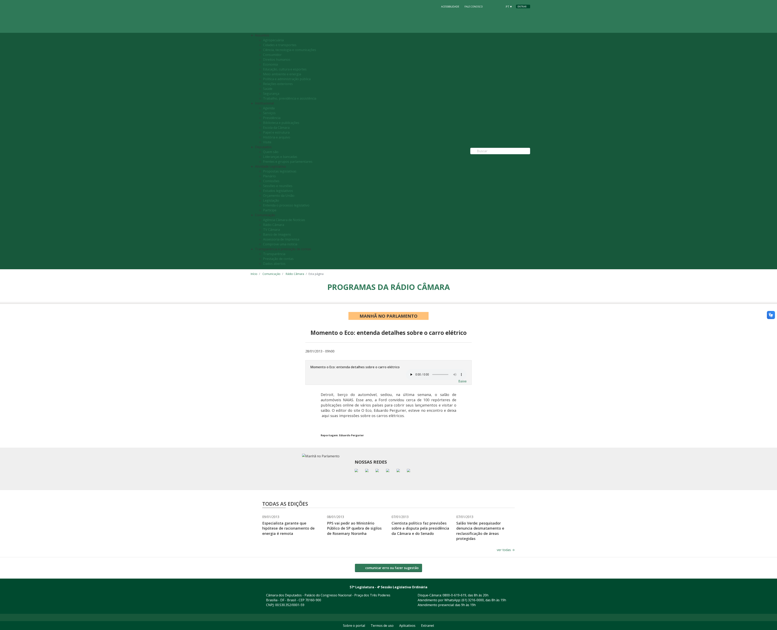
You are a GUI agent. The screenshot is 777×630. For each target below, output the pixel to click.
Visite (267, 142)
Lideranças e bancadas (280, 156)
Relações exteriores (278, 84)
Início (254, 274)
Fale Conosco (474, 6)
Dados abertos (274, 263)
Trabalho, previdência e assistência (289, 98)
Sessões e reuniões (277, 186)
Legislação (271, 200)
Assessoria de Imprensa (281, 239)
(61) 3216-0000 (473, 600)
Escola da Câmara (276, 127)
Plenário (269, 176)
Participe (269, 210)
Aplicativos (407, 625)
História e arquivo (276, 137)
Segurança (271, 93)
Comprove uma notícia (280, 244)
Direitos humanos (276, 59)
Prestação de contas (278, 258)
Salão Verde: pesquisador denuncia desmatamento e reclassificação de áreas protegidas (480, 531)
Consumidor (272, 54)
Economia (270, 64)
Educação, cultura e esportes (285, 69)
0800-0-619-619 (454, 595)
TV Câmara (271, 229)
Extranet (427, 625)
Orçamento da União (278, 195)
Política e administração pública (287, 79)
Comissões (271, 181)
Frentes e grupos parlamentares (287, 161)
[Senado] (498, 6)
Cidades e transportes (279, 45)
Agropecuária (273, 40)
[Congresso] (490, 6)
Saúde (267, 88)
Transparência (274, 254)
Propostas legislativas (279, 171)
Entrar (522, 6)
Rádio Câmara (273, 224)
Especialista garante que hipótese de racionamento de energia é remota (288, 528)
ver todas (506, 550)
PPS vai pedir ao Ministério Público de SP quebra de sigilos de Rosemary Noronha (354, 528)
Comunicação (271, 274)
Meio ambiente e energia (282, 74)
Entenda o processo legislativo (286, 205)
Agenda (269, 108)
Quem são (270, 152)
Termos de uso (382, 625)
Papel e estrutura (276, 132)
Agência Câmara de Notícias (284, 220)
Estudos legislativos (278, 190)
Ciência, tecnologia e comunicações (289, 50)
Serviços (269, 113)
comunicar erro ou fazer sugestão (391, 568)
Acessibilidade (450, 6)
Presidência (271, 118)
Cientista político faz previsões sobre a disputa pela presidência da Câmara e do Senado (420, 528)
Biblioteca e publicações (281, 122)
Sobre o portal (354, 625)
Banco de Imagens (277, 234)
